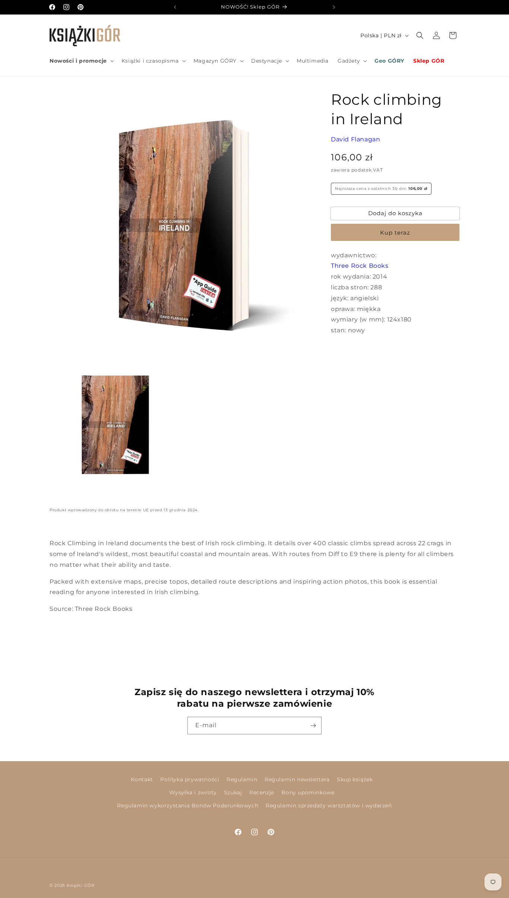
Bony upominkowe (307, 792)
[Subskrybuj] (313, 725)
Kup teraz (395, 232)
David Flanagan (355, 139)
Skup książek (355, 779)
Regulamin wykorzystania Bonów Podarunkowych (187, 806)
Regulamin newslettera (297, 779)
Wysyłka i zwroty (193, 792)
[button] (81, 61)
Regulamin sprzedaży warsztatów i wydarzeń (329, 806)
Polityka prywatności (189, 779)
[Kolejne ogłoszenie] (334, 7)
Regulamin (242, 779)
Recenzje (261, 792)
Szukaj (233, 792)
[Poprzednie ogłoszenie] (175, 7)
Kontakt (142, 779)
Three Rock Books (360, 265)
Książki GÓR (81, 885)
